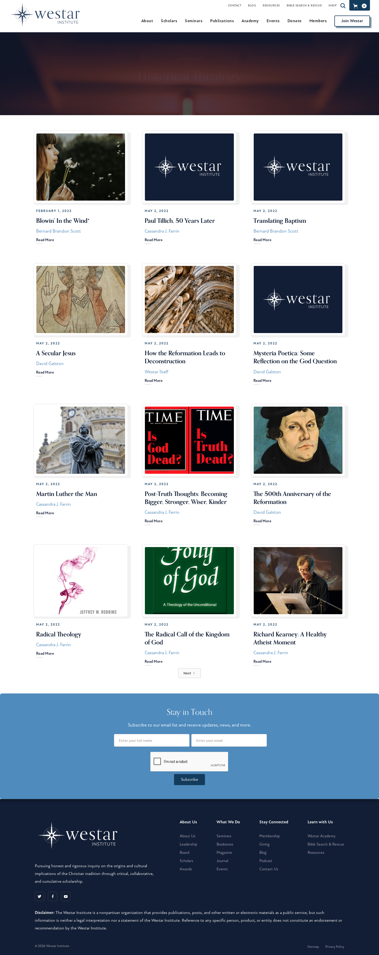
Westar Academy (321, 836)
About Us (187, 836)
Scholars (186, 860)
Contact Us (268, 869)
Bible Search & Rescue (304, 5)
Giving (264, 844)
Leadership (188, 844)
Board (184, 852)
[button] (359, 6)
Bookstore (225, 844)
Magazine (224, 852)
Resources (271, 5)
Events (222, 869)
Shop (332, 5)
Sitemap (313, 947)
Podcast (265, 860)
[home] (47, 21)
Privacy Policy (334, 947)
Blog (252, 5)
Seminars (224, 836)
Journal (222, 860)
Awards (186, 869)
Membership (269, 836)
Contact (235, 5)
